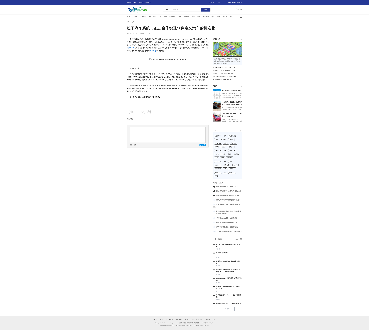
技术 (193, 16)
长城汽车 (229, 158)
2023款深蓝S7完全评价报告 (231, 90)
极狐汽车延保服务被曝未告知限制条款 (223, 79)
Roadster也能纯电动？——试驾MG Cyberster (232, 115)
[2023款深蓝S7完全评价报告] (217, 94)
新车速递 (206, 16)
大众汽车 (218, 165)
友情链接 (187, 319)
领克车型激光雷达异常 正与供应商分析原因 (224, 67)
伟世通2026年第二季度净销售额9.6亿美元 (228, 200)
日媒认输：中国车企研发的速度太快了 (227, 222)
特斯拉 (226, 143)
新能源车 (236, 154)
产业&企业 (152, 16)
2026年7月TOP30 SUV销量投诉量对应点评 (224, 70)
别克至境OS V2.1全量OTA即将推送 (226, 218)
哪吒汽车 (218, 172)
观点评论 (172, 16)
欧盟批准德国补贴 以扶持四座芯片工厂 (227, 186)
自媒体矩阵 (179, 319)
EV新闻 (135, 16)
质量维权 (186, 16)
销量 (216, 139)
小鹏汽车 (232, 150)
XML (201, 319)
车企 (225, 136)
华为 (222, 158)
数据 (198, 16)
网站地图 (194, 319)
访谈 (179, 16)
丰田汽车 (218, 161)
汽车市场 (131, 48)
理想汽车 (218, 150)
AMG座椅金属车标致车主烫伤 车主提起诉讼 (224, 76)
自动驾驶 (233, 143)
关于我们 (155, 319)
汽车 (223, 147)
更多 (241, 86)
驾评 (213, 16)
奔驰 (216, 158)
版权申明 (170, 319)
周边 (231, 16)
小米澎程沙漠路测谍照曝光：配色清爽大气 (229, 231)
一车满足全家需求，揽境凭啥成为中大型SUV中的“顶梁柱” (232, 103)
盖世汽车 (142, 34)
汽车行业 (153, 51)
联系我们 (162, 319)
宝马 (223, 154)
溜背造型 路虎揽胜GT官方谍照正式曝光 (227, 195)
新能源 (231, 139)
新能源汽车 (232, 136)
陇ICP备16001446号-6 (207, 323)
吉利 (225, 168)
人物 (159, 16)
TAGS (219, 2)
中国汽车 (218, 143)
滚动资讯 (227, 309)
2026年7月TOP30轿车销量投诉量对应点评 (224, 73)
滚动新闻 (211, 2)
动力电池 (230, 147)
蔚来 (225, 150)
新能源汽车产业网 (131, 2)
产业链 (225, 16)
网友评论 (130, 119)
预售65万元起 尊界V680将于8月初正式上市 (228, 191)
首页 (128, 16)
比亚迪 (217, 147)
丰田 (216, 176)
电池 (225, 172)
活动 (218, 16)
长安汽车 (234, 165)
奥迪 (230, 161)
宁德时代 (218, 168)
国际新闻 (143, 16)
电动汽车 (223, 139)
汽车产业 (218, 136)
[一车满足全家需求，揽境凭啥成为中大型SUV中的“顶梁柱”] (217, 106)
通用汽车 (232, 168)
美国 (229, 154)
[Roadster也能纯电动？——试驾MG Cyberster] (217, 117)
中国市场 (226, 165)
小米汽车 (232, 172)
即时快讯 (218, 239)
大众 (225, 161)
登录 (131, 145)
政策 (165, 16)
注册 (135, 145)
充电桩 (217, 154)
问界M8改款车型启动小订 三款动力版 (227, 227)
